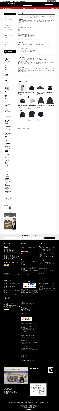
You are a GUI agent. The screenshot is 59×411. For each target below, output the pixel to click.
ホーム (8, 402)
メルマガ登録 (28, 4)
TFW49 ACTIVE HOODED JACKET (50, 105)
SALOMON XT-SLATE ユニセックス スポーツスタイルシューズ (41, 93)
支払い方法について (11, 402)
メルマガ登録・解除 (41, 402)
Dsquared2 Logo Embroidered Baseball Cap (22, 105)
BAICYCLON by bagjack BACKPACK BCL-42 (22, 119)
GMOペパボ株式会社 (40, 15)
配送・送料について (17, 402)
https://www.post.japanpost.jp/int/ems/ (9, 270)
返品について (22, 402)
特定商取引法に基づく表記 (28, 402)
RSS (49, 402)
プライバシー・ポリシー (22, 17)
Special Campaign (29, 8)
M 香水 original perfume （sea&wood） (22, 93)
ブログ (32, 4)
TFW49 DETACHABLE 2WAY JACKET (41, 105)
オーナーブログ (37, 4)
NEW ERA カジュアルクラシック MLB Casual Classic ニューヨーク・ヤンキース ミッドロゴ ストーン (32, 106)
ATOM (51, 402)
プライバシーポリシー (35, 402)
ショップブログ (46, 402)
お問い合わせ (42, 4)
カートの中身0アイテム (49, 4)
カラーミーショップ (29, 16)
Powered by (25, 409)
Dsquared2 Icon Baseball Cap (31, 92)
